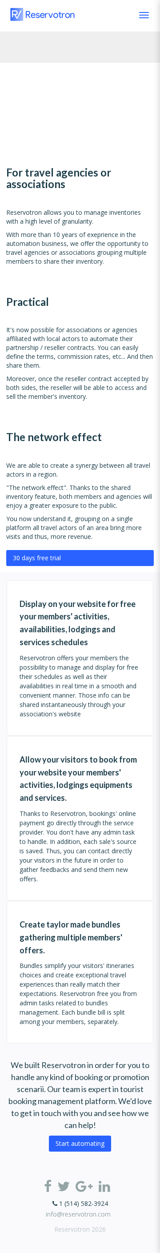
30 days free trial (37, 558)
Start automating (80, 1143)
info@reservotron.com (78, 1214)
